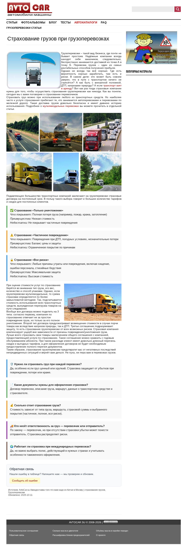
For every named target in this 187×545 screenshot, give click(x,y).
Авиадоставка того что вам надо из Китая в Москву (56, 490)
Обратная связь (16, 535)
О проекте (101, 535)
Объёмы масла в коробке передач (112, 531)
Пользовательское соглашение (23, 531)
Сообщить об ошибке (25, 480)
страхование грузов (95, 490)
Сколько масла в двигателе (65, 531)
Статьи (36, 27)
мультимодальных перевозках (61, 105)
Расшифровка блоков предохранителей (71, 535)
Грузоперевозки (18, 27)
